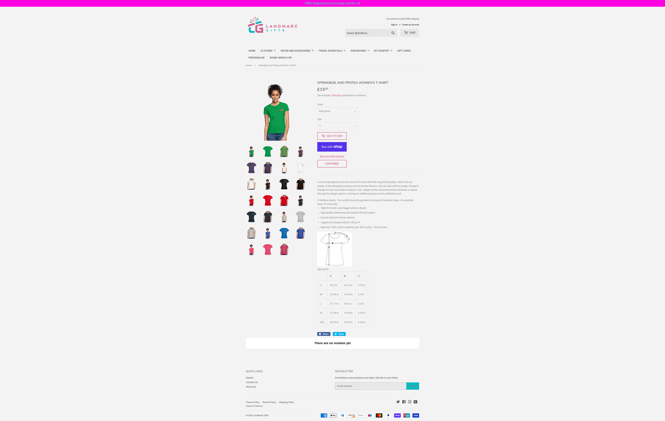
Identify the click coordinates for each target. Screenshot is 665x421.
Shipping (336, 95)
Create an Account (410, 25)
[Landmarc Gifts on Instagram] (409, 402)
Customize (332, 163)
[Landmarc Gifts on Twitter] (398, 402)
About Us (251, 386)
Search (249, 377)
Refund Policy (269, 402)
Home (249, 65)
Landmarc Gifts (261, 415)
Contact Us (252, 382)
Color (320, 104)
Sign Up (413, 386)
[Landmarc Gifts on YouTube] (415, 402)
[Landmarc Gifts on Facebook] (404, 402)
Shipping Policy (286, 402)
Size (319, 119)
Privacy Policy (252, 402)
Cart (412, 32)
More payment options (332, 156)
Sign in (394, 25)
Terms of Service (254, 406)
